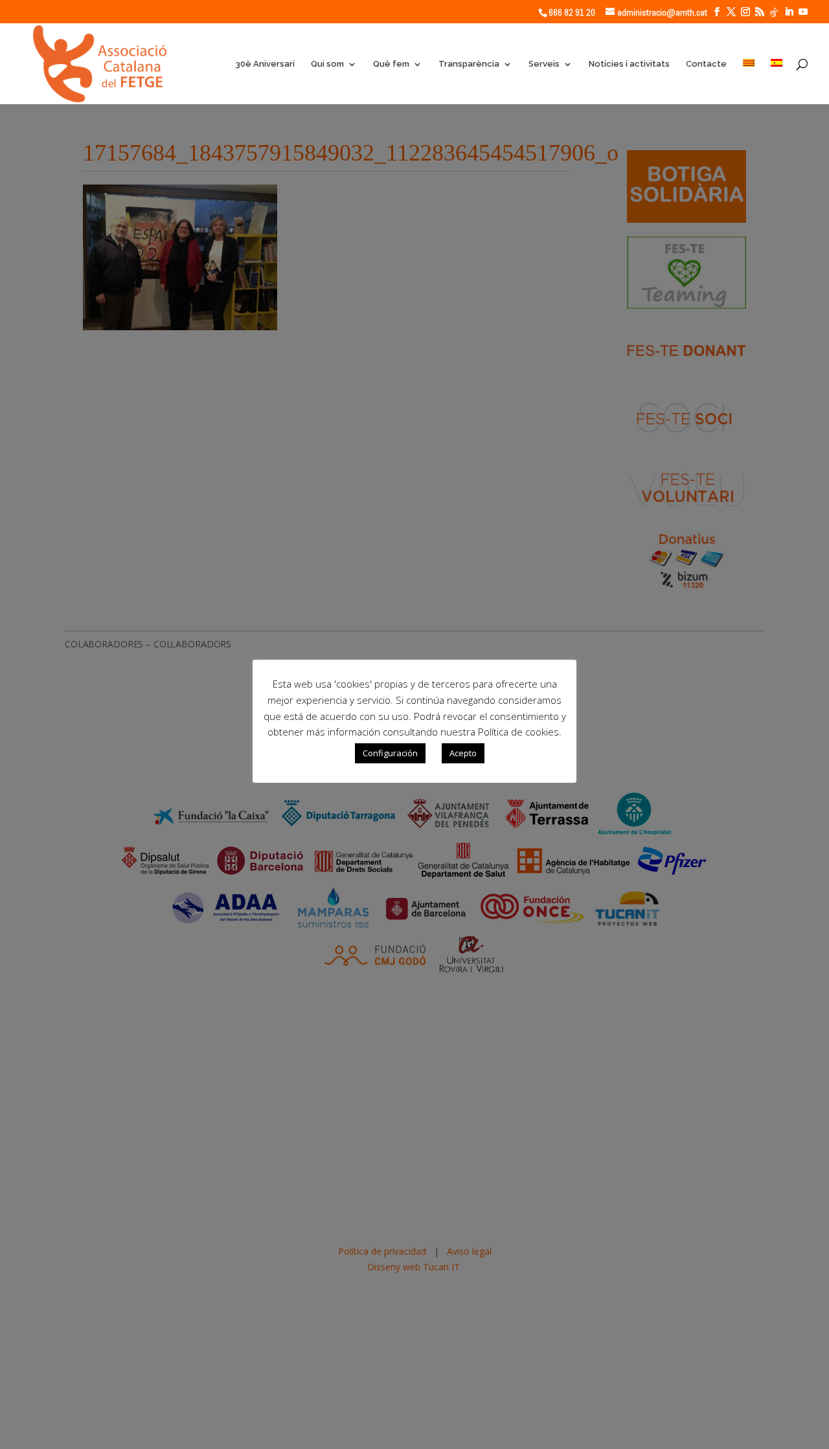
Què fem (391, 64)
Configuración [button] (390, 753)
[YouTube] (803, 12)
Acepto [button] (463, 753)
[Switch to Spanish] (776, 81)
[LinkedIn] (788, 12)
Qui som (327, 64)
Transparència (468, 64)
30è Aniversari (265, 64)
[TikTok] (773, 12)
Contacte (706, 64)
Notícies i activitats (629, 64)
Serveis (544, 64)
